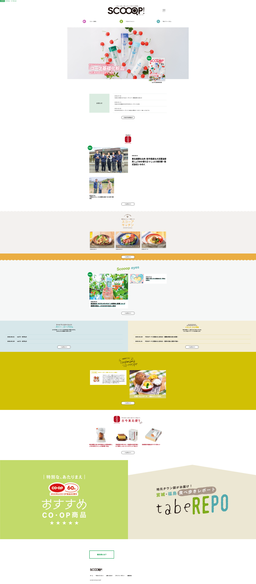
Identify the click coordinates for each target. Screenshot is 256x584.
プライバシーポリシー (120, 575)
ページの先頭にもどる (250, 575)
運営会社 (129, 575)
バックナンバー (128, 204)
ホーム (91, 575)
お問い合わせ (109, 575)
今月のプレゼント (99, 575)
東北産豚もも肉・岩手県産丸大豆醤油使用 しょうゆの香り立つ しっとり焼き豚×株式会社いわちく (149, 161)
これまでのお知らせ (128, 117)
